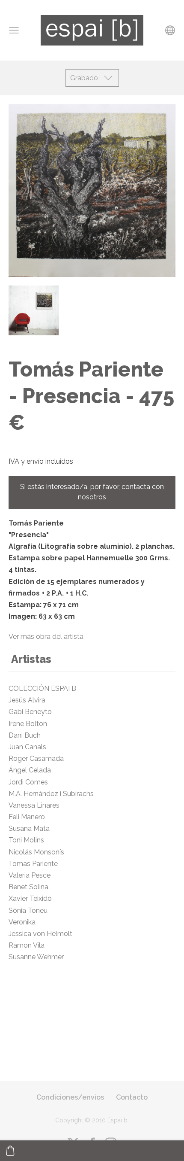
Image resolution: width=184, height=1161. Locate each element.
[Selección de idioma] (170, 30)
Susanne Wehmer (36, 957)
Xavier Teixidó (32, 898)
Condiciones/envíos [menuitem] (70, 1097)
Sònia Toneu (29, 910)
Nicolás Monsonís (38, 852)
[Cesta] (10, 1150)
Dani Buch (25, 735)
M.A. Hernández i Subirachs (51, 794)
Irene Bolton (28, 724)
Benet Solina (28, 887)
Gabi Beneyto (34, 712)
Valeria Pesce (31, 875)
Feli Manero (28, 817)
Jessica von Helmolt (44, 934)
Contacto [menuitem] (132, 1097)
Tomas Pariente (33, 864)
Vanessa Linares (37, 805)
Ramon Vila (27, 945)
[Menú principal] (14, 30)
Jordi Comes (28, 782)
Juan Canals (27, 747)
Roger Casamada (36, 758)
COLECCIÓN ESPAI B (42, 688)
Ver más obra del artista (46, 636)
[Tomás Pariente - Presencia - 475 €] (34, 311)
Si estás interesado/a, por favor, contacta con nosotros (92, 492)
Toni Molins (26, 840)
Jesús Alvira (27, 700)
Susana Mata (30, 828)
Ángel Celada (31, 770)
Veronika (22, 922)
